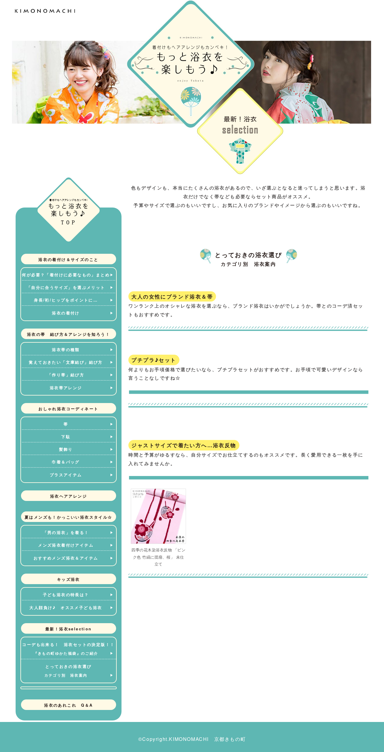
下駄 (65, 436)
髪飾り (66, 449)
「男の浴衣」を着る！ (66, 532)
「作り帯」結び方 (65, 375)
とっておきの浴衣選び (68, 670)
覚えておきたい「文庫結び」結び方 (66, 362)
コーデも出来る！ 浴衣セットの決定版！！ (68, 648)
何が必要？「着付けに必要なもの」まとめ (66, 274)
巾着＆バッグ (66, 462)
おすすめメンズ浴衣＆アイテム (66, 558)
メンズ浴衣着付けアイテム (66, 545)
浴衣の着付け (66, 313)
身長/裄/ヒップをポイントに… (66, 300)
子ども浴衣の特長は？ (66, 594)
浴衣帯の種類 (66, 349)
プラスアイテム (66, 475)
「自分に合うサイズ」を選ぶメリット (66, 287)
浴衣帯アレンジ (66, 387)
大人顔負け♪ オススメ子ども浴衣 (65, 607)
